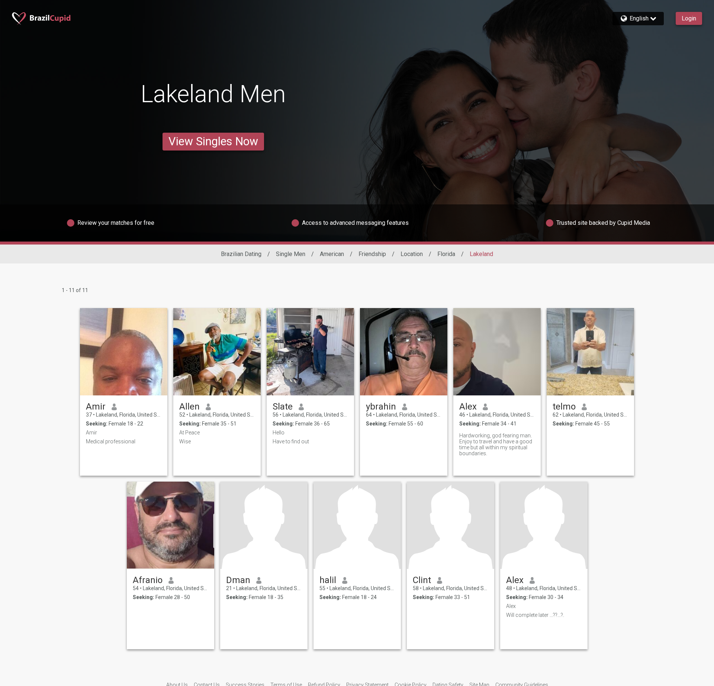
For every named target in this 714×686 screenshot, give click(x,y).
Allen (189, 406)
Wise (185, 441)
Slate (283, 406)
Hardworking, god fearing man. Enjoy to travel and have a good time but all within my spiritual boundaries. (495, 444)
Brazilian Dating (241, 254)
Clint (422, 580)
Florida (446, 254)
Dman (238, 580)
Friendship (372, 254)
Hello (278, 433)
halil (327, 580)
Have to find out (291, 441)
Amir (96, 406)
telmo (564, 406)
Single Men (290, 254)
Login (689, 18)
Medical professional (110, 441)
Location (412, 254)
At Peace (189, 433)
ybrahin (381, 406)
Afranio (148, 580)
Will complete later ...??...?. (535, 615)
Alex (468, 406)
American (332, 254)
